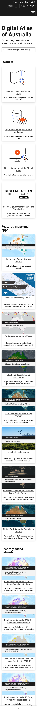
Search (15, 2)
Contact (32, 2)
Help (26, 2)
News (21, 2)
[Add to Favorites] (18, 709)
